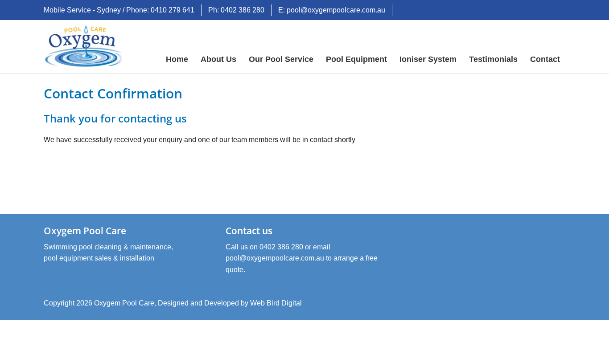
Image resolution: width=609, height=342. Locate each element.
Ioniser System (428, 59)
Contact (545, 59)
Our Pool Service (281, 59)
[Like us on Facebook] (544, 11)
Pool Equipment (356, 59)
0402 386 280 (281, 247)
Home (177, 59)
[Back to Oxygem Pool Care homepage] (84, 46)
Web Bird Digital (276, 303)
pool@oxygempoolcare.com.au (275, 258)
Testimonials (493, 59)
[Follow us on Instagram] (558, 11)
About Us (218, 59)
